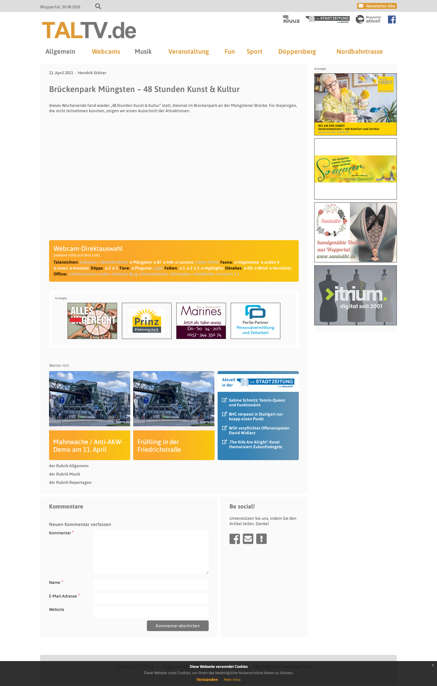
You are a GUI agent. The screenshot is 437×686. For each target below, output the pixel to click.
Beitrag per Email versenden (248, 538)
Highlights (214, 268)
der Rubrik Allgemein (69, 465)
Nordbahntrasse (360, 51)
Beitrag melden (261, 538)
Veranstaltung (188, 51)
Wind (263, 268)
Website (56, 609)
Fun (229, 51)
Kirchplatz (181, 274)
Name (56, 582)
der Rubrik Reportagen (70, 482)
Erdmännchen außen (90, 274)
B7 (159, 262)
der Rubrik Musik (64, 474)
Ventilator (282, 268)
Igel (159, 268)
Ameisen (81, 268)
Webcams (106, 51)
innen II (226, 274)
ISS (250, 268)
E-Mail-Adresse (64, 596)
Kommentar (61, 533)
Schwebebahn (155, 274)
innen (62, 268)
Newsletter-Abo (380, 6)
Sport (254, 51)
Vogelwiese (248, 262)
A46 (169, 262)
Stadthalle (205, 274)
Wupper (90, 262)
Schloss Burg (126, 274)
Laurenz (186, 262)
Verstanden (207, 679)
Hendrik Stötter (92, 72)
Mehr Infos (232, 680)
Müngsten (142, 262)
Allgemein (60, 51)
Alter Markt (208, 262)
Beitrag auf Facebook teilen (234, 538)
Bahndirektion (115, 262)
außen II (271, 262)
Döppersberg (297, 51)
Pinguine (143, 268)
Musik (143, 51)
